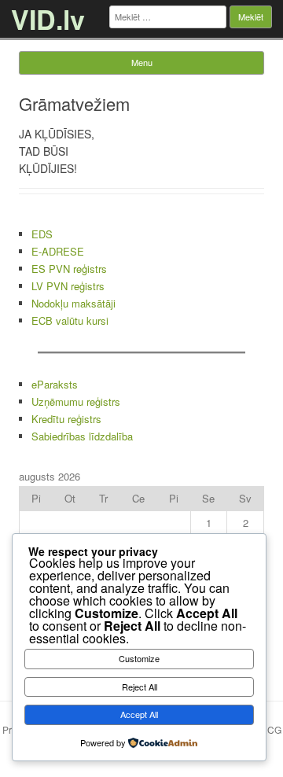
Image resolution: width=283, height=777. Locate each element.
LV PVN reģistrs (68, 285)
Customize (139, 658)
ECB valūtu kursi (69, 320)
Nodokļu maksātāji (73, 303)
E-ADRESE (57, 251)
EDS (42, 233)
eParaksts (54, 384)
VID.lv (48, 19)
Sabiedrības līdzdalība (82, 436)
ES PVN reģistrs (69, 268)
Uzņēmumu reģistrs (75, 401)
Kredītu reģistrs (66, 418)
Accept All (139, 714)
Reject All (139, 686)
